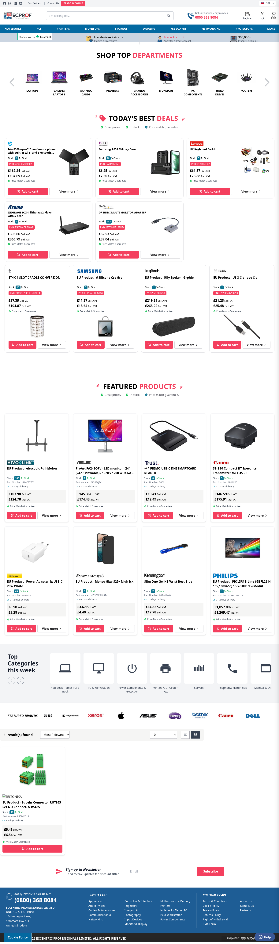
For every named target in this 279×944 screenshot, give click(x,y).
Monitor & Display (136, 924)
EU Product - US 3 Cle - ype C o (235, 277)
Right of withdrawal (215, 919)
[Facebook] (4, 3)
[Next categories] (20, 680)
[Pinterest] (20, 3)
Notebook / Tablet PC (173, 910)
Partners (245, 910)
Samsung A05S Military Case (117, 149)
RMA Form (209, 924)
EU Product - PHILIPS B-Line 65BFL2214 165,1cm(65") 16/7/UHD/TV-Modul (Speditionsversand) (242, 586)
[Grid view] (195, 735)
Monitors (92, 28)
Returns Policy (212, 915)
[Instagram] (9, 3)
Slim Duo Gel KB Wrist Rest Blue (168, 581)
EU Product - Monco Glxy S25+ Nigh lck (104, 581)
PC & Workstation (171, 915)
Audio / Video (96, 906)
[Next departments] (266, 82)
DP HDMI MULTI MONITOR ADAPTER (122, 212)
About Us (246, 901)
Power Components (172, 919)
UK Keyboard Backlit (203, 149)
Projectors (244, 28)
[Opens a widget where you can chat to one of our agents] (264, 937)
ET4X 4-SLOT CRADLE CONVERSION (34, 277)
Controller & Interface (138, 901)
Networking (211, 28)
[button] (273, 16)
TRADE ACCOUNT (73, 3)
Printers (63, 28)
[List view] (185, 735)
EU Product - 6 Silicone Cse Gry (99, 277)
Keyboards (178, 28)
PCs (39, 28)
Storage (121, 28)
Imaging (149, 28)
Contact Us (53, 3)
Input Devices (133, 919)
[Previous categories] (11, 680)
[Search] (168, 15)
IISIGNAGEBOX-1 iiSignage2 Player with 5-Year (30, 214)
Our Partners (35, 3)
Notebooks (13, 28)
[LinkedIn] (15, 3)
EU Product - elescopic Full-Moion (32, 468)
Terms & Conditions (215, 901)
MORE (271, 28)
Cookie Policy (211, 906)
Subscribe (210, 871)
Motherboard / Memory (175, 901)
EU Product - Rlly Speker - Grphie (169, 277)
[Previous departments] (12, 82)
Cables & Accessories (101, 910)
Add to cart (30, 191)
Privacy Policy (211, 910)
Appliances (95, 901)
